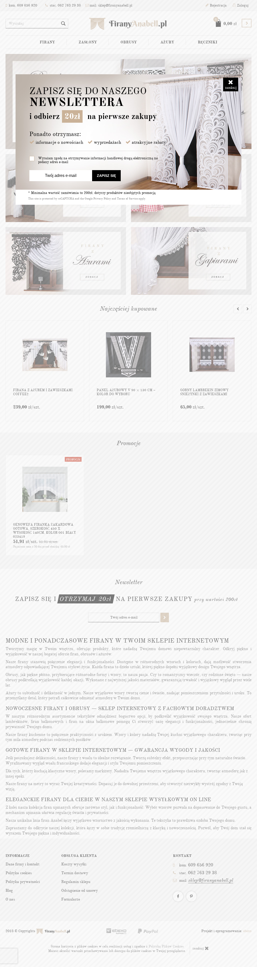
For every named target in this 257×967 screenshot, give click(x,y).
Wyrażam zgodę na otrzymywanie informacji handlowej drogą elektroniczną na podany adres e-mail (98, 160)
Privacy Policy (102, 198)
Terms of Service (127, 198)
